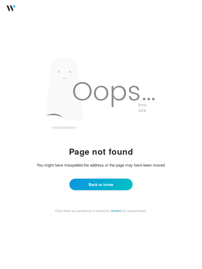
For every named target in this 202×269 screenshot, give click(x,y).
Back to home (101, 184)
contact (116, 210)
